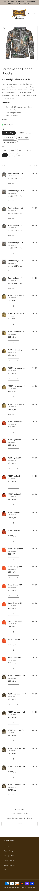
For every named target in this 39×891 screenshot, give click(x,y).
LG (21, 150)
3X (13, 155)
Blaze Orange (23, 138)
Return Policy (8, 851)
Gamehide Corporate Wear (16, 887)
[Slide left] (15, 64)
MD (13, 150)
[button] (4, 14)
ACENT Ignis (8, 138)
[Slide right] (24, 64)
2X (5, 155)
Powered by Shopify (29, 887)
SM (6, 150)
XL (29, 150)
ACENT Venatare (10, 142)
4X (20, 155)
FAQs (6, 870)
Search (6, 846)
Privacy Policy (9, 856)
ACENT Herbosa (25, 133)
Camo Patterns (9, 860)
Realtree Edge (9, 133)
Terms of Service (9, 865)
